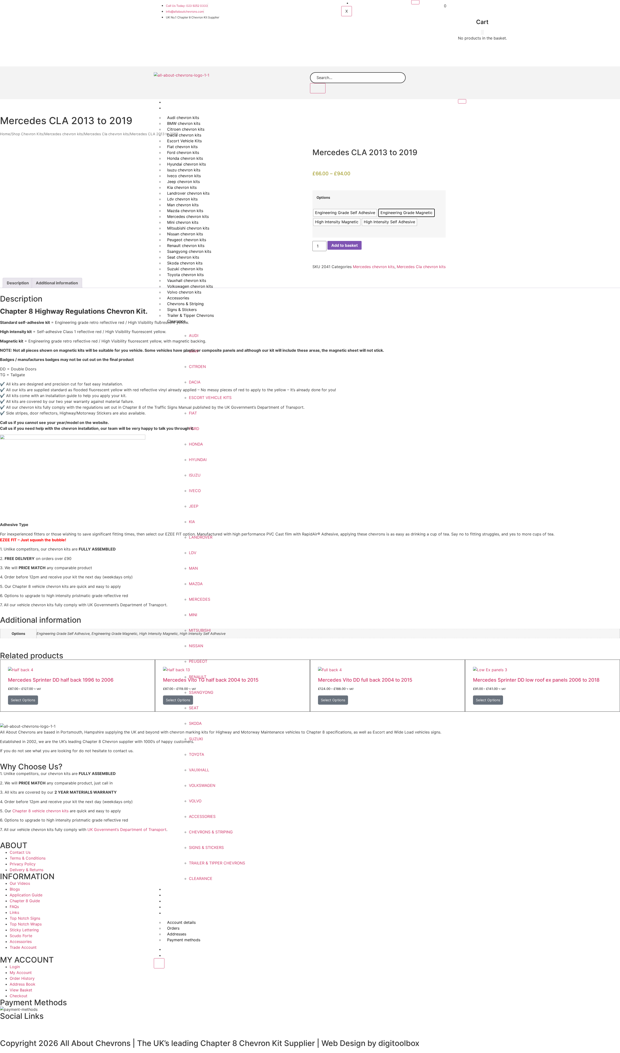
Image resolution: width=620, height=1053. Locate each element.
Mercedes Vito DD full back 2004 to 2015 (365, 680)
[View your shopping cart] (441, 5)
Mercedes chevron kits (63, 134)
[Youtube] (254, 1026)
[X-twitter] (130, 1026)
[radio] (345, 212)
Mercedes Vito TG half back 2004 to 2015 (210, 680)
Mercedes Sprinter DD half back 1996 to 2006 (61, 680)
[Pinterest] (378, 1026)
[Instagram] (502, 1026)
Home (172, 102)
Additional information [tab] (57, 282)
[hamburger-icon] (415, 2)
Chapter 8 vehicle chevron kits (40, 810)
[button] (482, 32)
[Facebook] (6, 1026)
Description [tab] (18, 282)
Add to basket (344, 245)
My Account (365, 3)
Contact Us (176, 955)
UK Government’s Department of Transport (126, 829)
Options (323, 197)
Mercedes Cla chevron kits (106, 134)
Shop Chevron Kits (183, 108)
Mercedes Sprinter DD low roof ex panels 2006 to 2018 (536, 680)
